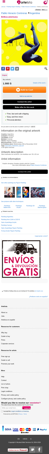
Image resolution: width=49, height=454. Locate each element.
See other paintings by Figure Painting (13, 183)
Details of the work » (39, 83)
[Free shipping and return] (21, 259)
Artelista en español (8, 320)
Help (2, 377)
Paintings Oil (30, 206)
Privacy (20, 414)
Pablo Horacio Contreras (29, 6)
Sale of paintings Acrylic (9, 222)
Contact (4, 380)
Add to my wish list (26, 96)
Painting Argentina (7, 217)
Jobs (3, 316)
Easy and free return (15, 117)
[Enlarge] (45, 69)
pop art (21, 146)
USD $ (33, 126)
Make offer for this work (24, 107)
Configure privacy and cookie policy (13, 399)
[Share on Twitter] (12, 69)
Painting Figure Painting (13, 6)
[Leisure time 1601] (9, 192)
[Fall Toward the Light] (37, 193)
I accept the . (16, 411)
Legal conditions (6, 391)
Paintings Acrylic (19, 206)
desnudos (8, 146)
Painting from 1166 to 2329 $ (10, 219)
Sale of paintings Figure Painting (11, 228)
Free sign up (5, 356)
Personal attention (14, 120)
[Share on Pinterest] (8, 69)
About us (4, 312)
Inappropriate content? (41, 236)
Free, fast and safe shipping (18, 114)
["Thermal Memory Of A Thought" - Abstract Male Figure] (26, 192)
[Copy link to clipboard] (17, 69)
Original (4, 75)
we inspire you (39, 291)
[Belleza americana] (24, 42)
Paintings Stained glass (42, 206)
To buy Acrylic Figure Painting (10, 231)
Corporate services (7, 344)
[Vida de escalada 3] (19, 192)
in (31, 439)
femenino (15, 146)
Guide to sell (5, 360)
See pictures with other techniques (12, 201)
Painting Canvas (6, 225)
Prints (3, 340)
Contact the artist (24, 102)
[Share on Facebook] (3, 69)
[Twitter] (32, 449)
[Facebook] (39, 449)
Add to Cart (27, 90)
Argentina (35, 13)
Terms (25, 414)
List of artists (5, 384)
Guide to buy (5, 336)
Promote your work (7, 364)
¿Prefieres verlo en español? (38, 296)
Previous (38, 9)
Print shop (4, 388)
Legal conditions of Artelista (20, 411)
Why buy (4, 333)
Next (43, 9)
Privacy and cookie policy (10, 395)
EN (19, 439)
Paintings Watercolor (7, 206)
